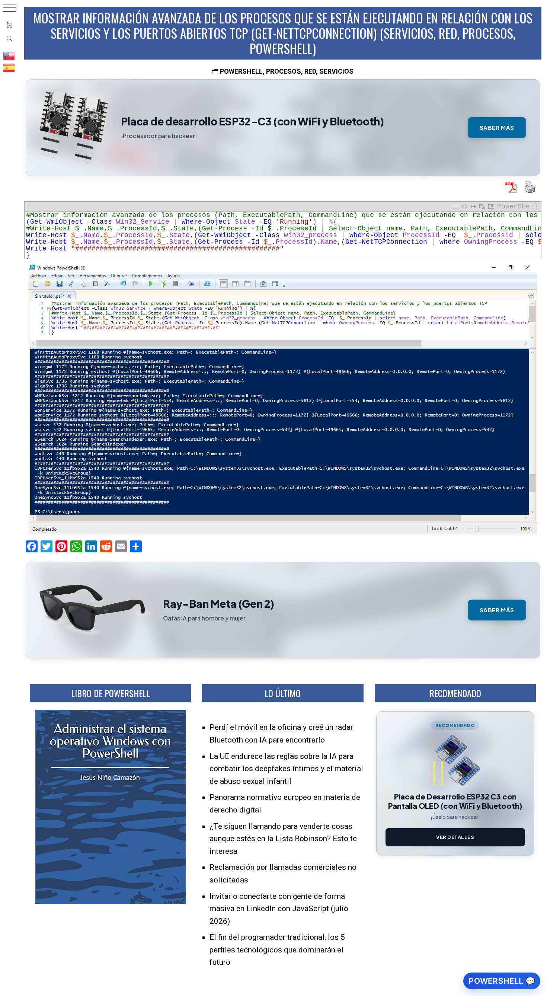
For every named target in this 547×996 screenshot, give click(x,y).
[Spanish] (9, 67)
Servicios (336, 71)
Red (310, 71)
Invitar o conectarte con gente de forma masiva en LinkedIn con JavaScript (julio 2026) (278, 909)
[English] (9, 55)
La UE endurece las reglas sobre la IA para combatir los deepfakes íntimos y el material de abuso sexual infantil (286, 769)
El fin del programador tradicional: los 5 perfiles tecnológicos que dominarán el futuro (277, 950)
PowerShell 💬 (501, 981)
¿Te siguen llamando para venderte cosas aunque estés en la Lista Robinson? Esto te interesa (283, 839)
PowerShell (241, 71)
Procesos (283, 71)
